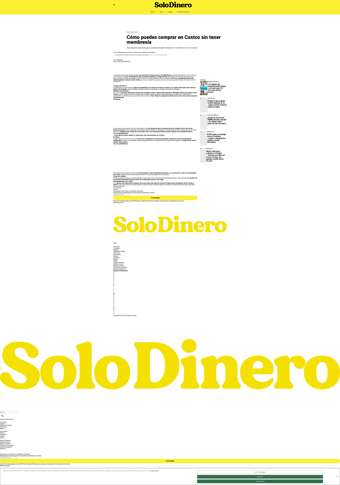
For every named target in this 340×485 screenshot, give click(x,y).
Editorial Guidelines (119, 269)
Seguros (116, 250)
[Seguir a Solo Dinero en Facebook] (115, 239)
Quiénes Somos (118, 264)
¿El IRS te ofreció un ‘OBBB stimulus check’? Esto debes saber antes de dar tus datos (217, 121)
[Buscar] (2, 416)
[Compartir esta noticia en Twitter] (124, 63)
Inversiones (117, 254)
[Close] (337, 476)
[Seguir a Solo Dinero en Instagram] (124, 239)
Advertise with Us (118, 266)
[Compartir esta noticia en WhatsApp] (115, 63)
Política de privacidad (152, 201)
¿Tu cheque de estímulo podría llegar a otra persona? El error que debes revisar (217, 88)
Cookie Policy (154, 470)
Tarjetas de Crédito (119, 251)
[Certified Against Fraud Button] (119, 317)
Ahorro (153, 12)
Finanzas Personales (183, 12)
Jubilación (211, 98)
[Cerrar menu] (2, 409)
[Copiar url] (117, 68)
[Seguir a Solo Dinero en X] (120, 239)
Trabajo (170, 12)
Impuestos (210, 131)
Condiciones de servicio (176, 201)
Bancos (115, 256)
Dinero (161, 12)
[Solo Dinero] (173, 5)
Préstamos (116, 248)
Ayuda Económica (213, 81)
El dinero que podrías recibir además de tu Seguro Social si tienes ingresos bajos (217, 104)
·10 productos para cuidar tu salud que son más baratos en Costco (139, 135)
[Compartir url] (115, 72)
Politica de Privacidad (120, 267)
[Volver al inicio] (170, 323)
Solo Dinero (130, 32)
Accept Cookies (260, 481)
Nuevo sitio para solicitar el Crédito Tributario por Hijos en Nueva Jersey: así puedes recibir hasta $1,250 (215, 156)
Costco (115, 189)
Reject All (260, 476)
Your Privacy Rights (260, 472)
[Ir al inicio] (170, 211)
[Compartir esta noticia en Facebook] (120, 63)
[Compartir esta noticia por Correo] (128, 63)
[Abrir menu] (114, 5)
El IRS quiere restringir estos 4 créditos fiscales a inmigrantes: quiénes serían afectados (216, 138)
